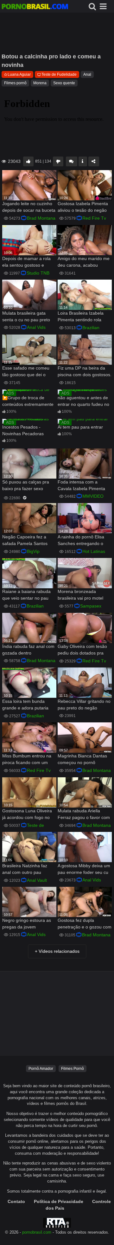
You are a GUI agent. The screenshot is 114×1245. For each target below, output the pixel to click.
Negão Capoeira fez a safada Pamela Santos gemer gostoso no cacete (27, 540)
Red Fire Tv (94, 218)
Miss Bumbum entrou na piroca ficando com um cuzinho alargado (26, 759)
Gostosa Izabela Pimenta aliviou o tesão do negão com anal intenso (83, 207)
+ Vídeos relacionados (57, 951)
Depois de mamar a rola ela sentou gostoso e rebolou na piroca (26, 262)
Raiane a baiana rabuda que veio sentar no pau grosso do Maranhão (26, 595)
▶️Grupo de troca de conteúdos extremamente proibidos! (28, 401)
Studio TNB (38, 273)
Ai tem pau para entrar (80, 427)
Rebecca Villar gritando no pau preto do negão (84, 704)
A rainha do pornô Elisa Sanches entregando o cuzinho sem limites (81, 540)
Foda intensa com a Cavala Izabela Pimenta (81, 485)
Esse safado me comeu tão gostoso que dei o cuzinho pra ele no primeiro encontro (25, 371)
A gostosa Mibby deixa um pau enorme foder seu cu (84, 869)
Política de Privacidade (58, 1201)
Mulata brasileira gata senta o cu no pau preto (26, 316)
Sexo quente (64, 83)
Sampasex (90, 605)
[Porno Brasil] (35, 7)
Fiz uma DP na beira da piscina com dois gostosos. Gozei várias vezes (84, 371)
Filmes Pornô (72, 1068)
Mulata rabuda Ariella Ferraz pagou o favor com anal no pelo (84, 814)
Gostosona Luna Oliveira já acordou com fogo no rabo (27, 814)
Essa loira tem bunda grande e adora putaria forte (25, 705)
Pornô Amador (40, 1068)
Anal (87, 74)
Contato (16, 1201)
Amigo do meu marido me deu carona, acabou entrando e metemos (84, 262)
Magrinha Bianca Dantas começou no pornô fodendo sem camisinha (82, 759)
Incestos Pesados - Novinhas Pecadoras (23, 430)
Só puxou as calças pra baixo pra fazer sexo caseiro (25, 485)
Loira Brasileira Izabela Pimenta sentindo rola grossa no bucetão (81, 317)
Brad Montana (41, 218)
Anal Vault (37, 880)
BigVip (33, 551)
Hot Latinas (93, 551)
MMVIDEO (93, 496)
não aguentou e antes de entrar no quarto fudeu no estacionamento (83, 401)
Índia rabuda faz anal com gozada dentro (28, 649)
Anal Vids (36, 327)
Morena (40, 83)
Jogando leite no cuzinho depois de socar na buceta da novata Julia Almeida (28, 207)
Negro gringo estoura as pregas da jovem (26, 923)
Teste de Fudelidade (59, 74)
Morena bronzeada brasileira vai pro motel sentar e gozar (80, 595)
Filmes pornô (15, 83)
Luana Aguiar (19, 74)
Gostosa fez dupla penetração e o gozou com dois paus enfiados (84, 924)
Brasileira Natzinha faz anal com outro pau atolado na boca (24, 869)
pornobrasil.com (36, 1232)
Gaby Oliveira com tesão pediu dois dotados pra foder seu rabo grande (82, 650)
